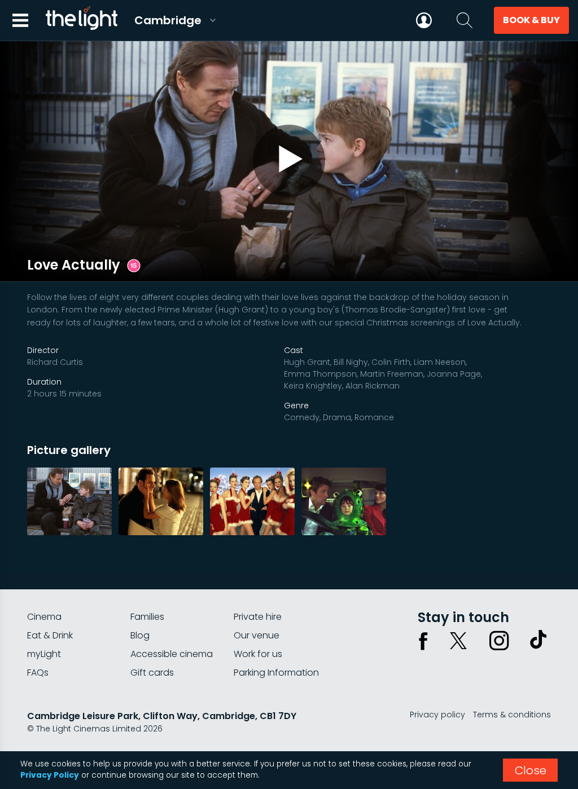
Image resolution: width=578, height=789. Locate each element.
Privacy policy (437, 714)
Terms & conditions (512, 714)
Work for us (258, 653)
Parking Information (276, 672)
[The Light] (81, 20)
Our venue (256, 635)
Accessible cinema (171, 653)
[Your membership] (424, 20)
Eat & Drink (50, 635)
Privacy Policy (49, 775)
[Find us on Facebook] (423, 641)
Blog (140, 635)
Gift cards (152, 672)
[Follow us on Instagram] (499, 640)
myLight (44, 653)
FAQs (38, 672)
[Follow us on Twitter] (458, 640)
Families (147, 616)
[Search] (464, 20)
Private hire (258, 616)
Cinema (44, 616)
